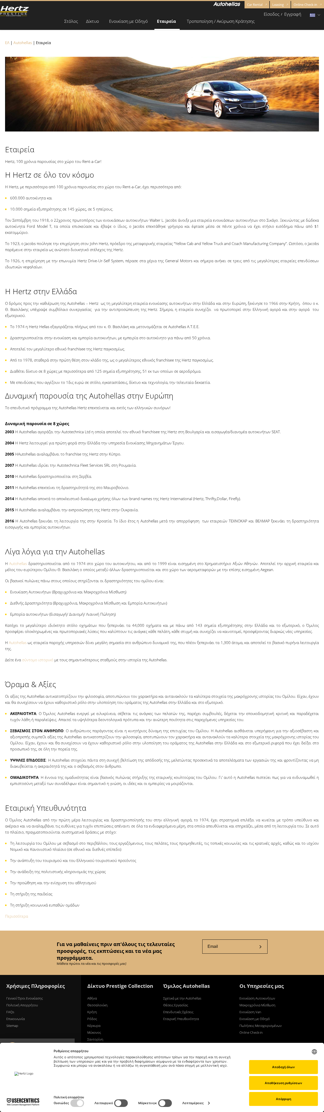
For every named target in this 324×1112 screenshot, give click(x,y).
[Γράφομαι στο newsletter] (260, 946)
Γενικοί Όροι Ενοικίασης (24, 998)
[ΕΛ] (14, 11)
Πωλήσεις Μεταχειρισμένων (260, 1025)
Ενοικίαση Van (250, 1012)
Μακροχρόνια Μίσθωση (257, 1005)
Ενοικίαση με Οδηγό (254, 1018)
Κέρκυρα (93, 1025)
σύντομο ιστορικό (37, 659)
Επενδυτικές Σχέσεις (178, 1012)
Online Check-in (305, 4)
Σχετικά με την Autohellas (182, 998)
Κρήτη (92, 1012)
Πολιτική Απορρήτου (22, 1005)
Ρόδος (92, 1018)
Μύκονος (94, 1032)
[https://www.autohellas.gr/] (226, 5)
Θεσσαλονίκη (97, 1005)
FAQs (10, 1012)
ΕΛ (7, 42)
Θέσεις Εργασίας (175, 1005)
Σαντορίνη (95, 1039)
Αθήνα (92, 998)
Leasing (278, 4)
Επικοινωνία (15, 1018)
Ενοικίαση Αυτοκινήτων (257, 998)
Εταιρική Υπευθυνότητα (181, 1018)
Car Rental (254, 4)
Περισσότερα (16, 916)
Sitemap (12, 1025)
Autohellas (22, 42)
